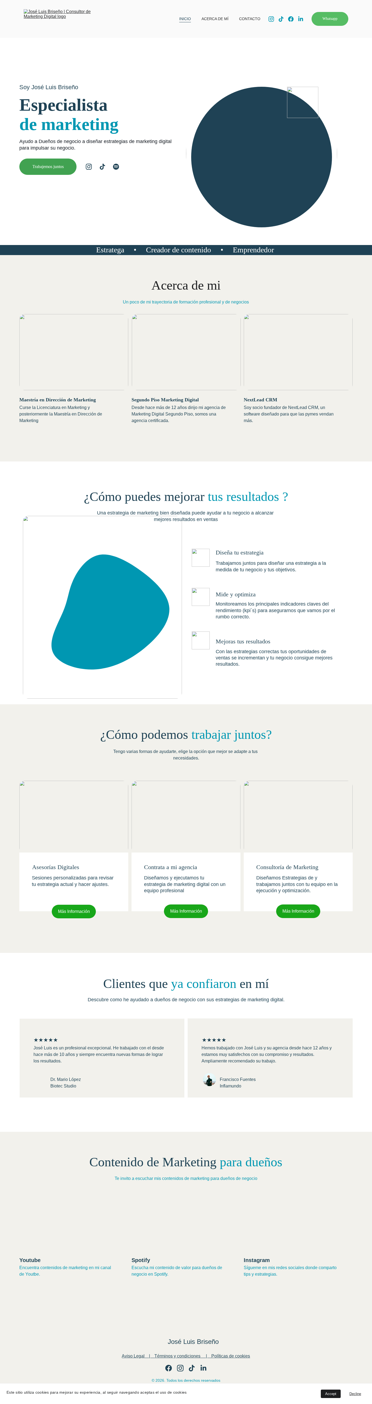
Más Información (74, 911)
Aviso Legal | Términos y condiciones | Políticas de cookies (186, 1356)
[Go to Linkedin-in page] (300, 19)
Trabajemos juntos (48, 166)
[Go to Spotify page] (116, 167)
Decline (355, 1394)
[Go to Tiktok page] (283, 19)
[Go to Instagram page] (273, 19)
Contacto (249, 19)
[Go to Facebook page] (293, 19)
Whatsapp (329, 19)
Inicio (185, 19)
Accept (330, 1394)
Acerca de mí (215, 19)
